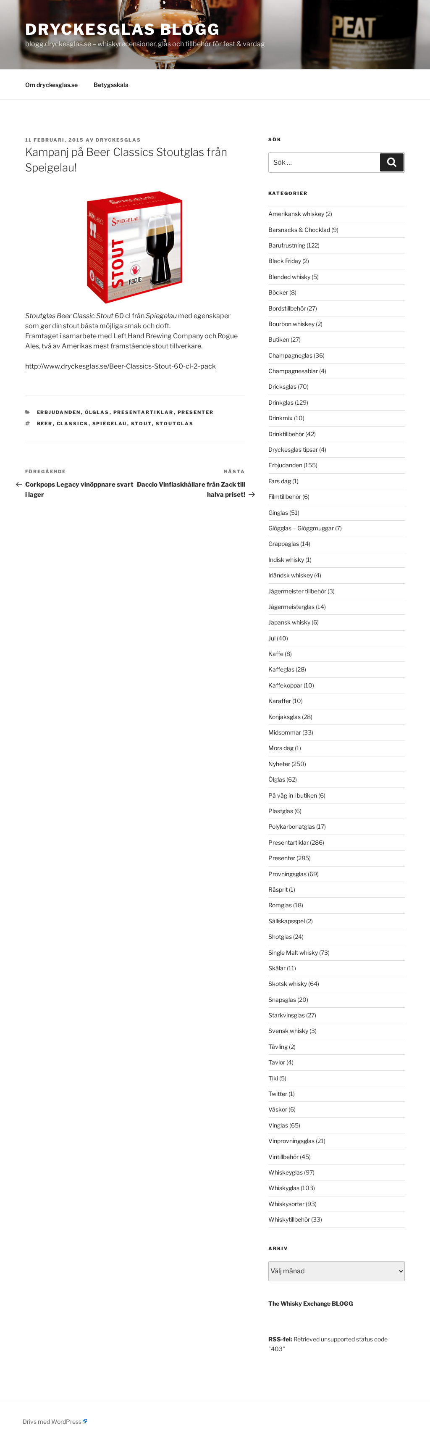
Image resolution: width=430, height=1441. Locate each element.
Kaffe (275, 653)
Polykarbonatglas (291, 826)
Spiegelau (109, 424)
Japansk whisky (289, 622)
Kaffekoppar (285, 685)
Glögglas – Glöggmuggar (301, 528)
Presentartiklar (143, 412)
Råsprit (278, 889)
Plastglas (280, 810)
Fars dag (279, 481)
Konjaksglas (284, 716)
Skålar (277, 968)
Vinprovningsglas (291, 1140)
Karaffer (279, 700)
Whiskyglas (283, 1187)
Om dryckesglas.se (51, 84)
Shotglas (280, 936)
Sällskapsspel (286, 921)
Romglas (280, 905)
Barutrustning (286, 245)
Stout (141, 424)
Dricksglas (282, 386)
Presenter (196, 412)
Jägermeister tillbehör (297, 591)
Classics (73, 424)
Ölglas (97, 412)
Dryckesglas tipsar (293, 449)
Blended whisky (289, 276)
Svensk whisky (288, 1030)
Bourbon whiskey (291, 323)
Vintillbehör (283, 1156)
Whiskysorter (286, 1203)
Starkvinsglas (286, 1015)
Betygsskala (111, 84)
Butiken (278, 339)
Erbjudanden (59, 412)
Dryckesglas (118, 140)
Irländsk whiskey (290, 575)
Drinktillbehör (286, 433)
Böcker (278, 292)
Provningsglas (287, 873)
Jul (271, 638)
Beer (45, 424)
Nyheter (279, 763)
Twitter (277, 1093)
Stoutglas (175, 424)
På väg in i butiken (292, 795)
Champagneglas (290, 355)
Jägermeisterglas (291, 606)
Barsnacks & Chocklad (299, 229)
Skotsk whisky (287, 983)
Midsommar (284, 732)
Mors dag (281, 747)
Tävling (278, 1046)
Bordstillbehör (287, 308)
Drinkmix (280, 417)
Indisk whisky (286, 559)
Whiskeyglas (285, 1172)
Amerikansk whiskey (296, 213)
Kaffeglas (281, 669)
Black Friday (284, 260)
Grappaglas (283, 543)
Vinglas (278, 1125)
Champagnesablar (293, 370)
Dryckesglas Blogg (122, 29)
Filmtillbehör (284, 496)
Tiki (273, 1078)
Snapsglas (282, 999)
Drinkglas (281, 402)
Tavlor (276, 1062)
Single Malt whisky (293, 952)
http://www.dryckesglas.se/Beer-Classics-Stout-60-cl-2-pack (120, 366)
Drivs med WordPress (52, 1421)
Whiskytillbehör (289, 1219)
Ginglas (278, 512)
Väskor (277, 1109)
